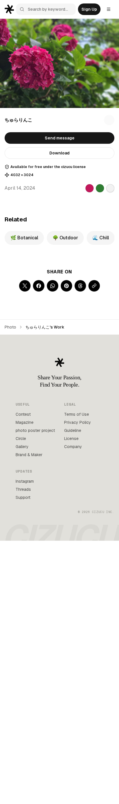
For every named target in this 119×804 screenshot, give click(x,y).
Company (73, 446)
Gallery (22, 446)
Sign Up (89, 9)
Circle (21, 438)
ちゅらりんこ (18, 120)
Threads (23, 489)
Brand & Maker (29, 454)
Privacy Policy (77, 422)
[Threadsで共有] (80, 286)
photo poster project (35, 430)
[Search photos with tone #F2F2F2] (110, 188)
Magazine (25, 422)
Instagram (25, 481)
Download (59, 153)
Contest (23, 414)
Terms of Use (76, 414)
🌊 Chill (100, 238)
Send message (60, 138)
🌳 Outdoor (65, 238)
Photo (10, 327)
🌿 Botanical (24, 238)
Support (23, 497)
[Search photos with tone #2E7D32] (100, 188)
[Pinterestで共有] (66, 286)
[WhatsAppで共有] (52, 286)
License (71, 438)
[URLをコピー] (94, 286)
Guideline (72, 430)
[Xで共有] (25, 286)
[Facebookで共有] (38, 286)
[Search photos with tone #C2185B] (89, 188)
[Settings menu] (108, 9)
